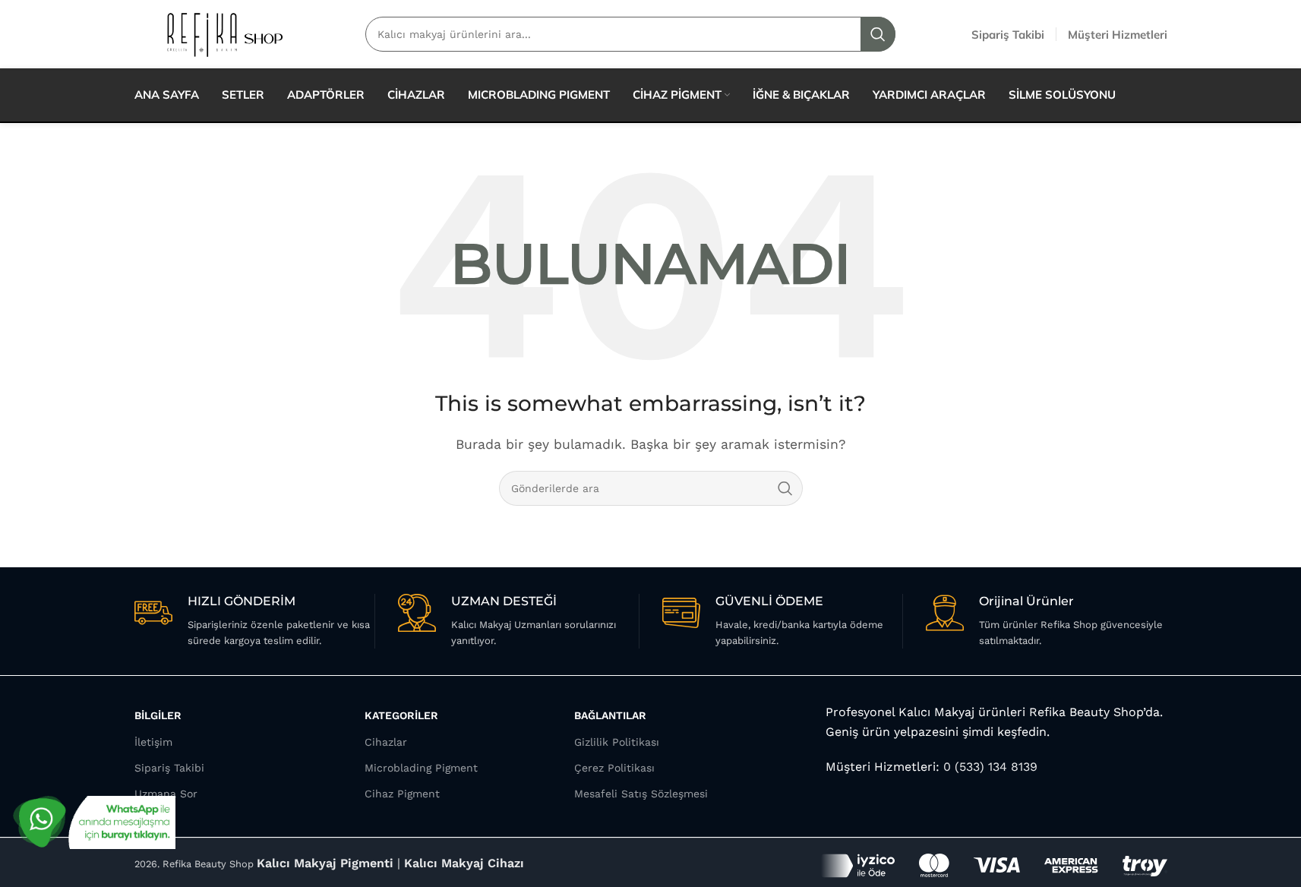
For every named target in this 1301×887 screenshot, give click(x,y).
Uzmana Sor (165, 794)
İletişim (153, 742)
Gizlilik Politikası (616, 742)
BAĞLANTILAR (610, 715)
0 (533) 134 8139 (988, 766)
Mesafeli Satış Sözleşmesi (641, 794)
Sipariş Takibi (169, 768)
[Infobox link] (254, 621)
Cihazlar (386, 742)
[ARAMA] (785, 488)
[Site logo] (224, 33)
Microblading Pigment (421, 768)
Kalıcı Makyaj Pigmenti (325, 863)
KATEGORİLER (401, 715)
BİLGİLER (158, 715)
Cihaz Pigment (402, 794)
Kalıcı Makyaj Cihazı (464, 863)
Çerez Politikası (614, 768)
